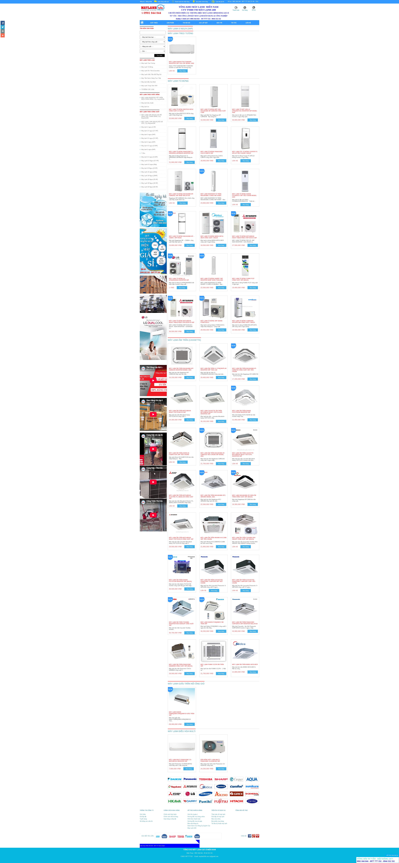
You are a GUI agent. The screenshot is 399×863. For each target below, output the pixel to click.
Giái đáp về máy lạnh (217, 816)
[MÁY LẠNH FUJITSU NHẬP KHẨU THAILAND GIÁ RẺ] (222, 804)
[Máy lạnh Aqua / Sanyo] (252, 782)
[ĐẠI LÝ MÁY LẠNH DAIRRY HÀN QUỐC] (191, 804)
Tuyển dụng (143, 819)
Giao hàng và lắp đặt (170, 819)
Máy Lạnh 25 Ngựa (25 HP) (149, 179)
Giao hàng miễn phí (163, 1)
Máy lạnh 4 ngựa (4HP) (148, 142)
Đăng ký (142, 1)
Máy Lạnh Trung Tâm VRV (149, 85)
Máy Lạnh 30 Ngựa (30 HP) (149, 183)
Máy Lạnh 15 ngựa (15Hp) (149, 172)
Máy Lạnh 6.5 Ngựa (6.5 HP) (150, 160)
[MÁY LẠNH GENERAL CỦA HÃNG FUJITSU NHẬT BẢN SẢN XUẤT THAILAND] (252, 797)
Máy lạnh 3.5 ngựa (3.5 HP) (149, 138)
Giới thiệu (154, 23)
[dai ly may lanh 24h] (152, 14)
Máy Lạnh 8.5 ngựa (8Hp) (149, 164)
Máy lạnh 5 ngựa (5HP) (148, 149)
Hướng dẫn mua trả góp (195, 821)
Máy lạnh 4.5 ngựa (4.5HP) (149, 146)
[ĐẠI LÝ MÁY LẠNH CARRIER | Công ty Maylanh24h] (252, 804)
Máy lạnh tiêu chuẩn (147, 103)
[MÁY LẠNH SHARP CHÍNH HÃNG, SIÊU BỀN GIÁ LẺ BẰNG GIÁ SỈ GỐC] (222, 782)
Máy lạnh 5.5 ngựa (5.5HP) (149, 157)
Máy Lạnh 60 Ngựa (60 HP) (149, 187)
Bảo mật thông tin (193, 823)
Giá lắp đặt (203, 23)
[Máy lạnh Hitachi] (237, 804)
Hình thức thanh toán (194, 819)
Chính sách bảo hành (170, 814)
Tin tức (234, 23)
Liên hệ (248, 23)
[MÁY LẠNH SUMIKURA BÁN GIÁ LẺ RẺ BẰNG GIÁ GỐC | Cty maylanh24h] (252, 789)
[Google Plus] (3, 35)
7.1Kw (143, 153)
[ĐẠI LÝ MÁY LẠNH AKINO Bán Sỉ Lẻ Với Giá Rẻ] (222, 797)
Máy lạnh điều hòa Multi (148, 82)
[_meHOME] (142, 24)
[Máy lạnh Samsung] (206, 797)
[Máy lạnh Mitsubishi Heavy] (191, 789)
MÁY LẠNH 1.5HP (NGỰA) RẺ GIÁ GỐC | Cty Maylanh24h (152, 122)
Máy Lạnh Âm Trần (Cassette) (150, 70)
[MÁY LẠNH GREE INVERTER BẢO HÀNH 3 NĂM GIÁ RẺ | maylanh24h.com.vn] (237, 797)
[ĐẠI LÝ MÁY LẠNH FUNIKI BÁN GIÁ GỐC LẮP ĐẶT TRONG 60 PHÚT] (206, 804)
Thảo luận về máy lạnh (218, 814)
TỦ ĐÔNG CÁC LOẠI (147, 89)
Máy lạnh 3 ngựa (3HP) (148, 134)
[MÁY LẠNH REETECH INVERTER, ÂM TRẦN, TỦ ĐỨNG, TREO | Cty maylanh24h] (222, 789)
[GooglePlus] (253, 837)
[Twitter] (3, 27)
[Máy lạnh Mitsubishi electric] (175, 797)
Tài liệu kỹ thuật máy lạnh (219, 823)
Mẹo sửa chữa (215, 819)
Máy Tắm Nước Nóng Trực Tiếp (151, 78)
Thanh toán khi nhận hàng (182, 1)
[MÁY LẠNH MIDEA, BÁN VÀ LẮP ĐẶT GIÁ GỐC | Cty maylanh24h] (206, 789)
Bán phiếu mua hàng (217, 821)
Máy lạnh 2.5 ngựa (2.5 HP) (149, 131)
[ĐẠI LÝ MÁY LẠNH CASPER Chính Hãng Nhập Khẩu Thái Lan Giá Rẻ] (237, 782)
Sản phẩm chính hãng (202, 1)
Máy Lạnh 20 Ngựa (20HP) (149, 175)
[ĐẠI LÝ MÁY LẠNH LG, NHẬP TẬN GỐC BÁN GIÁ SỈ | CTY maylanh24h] (191, 797)
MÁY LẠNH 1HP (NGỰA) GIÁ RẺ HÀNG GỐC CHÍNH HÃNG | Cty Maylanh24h (151, 116)
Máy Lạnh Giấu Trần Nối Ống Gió (151, 74)
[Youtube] (3, 31)
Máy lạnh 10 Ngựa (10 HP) (149, 168)
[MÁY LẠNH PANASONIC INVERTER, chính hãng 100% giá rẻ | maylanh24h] (191, 782)
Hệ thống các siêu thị (146, 821)
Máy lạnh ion (145, 106)
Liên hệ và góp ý (193, 814)
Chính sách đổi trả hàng (171, 816)
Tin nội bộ (186, 23)
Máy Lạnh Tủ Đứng (147, 67)
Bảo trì (219, 23)
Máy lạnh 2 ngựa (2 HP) (148, 127)
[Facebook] (3, 23)
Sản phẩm (170, 23)
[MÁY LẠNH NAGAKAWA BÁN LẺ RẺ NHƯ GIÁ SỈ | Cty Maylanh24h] (175, 789)
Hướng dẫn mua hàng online (196, 816)
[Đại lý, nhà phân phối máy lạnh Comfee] (237, 789)
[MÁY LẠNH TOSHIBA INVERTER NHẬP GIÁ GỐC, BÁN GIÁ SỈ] (206, 782)
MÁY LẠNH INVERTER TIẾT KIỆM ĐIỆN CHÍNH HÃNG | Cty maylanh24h (152, 98)
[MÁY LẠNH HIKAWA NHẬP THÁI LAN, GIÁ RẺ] (175, 804)
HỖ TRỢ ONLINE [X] (392, 855)
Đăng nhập (149, 1)
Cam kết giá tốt (220, 1)
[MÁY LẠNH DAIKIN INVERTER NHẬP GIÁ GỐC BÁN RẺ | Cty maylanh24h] (175, 782)
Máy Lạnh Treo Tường (148, 63)
